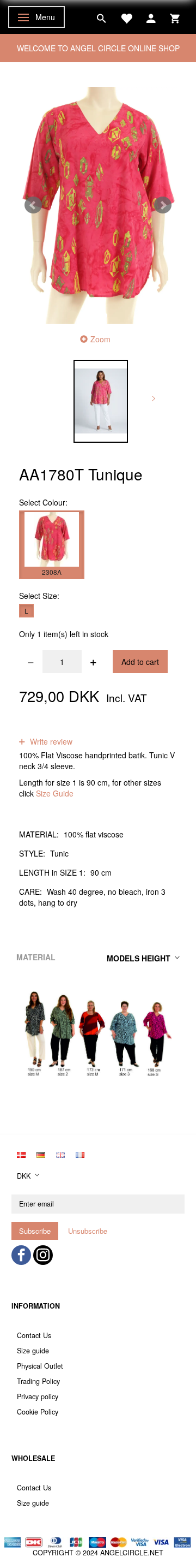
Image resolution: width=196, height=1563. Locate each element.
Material (36, 957)
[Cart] (175, 17)
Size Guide (55, 793)
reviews (94, 730)
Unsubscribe (87, 1231)
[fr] (80, 1153)
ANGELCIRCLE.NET (131, 1553)
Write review (50, 741)
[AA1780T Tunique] (98, 205)
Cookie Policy (37, 1412)
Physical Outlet (40, 1366)
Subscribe (35, 1231)
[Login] (151, 17)
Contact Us (34, 1335)
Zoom (100, 339)
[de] (41, 1153)
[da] (21, 1153)
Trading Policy (38, 1381)
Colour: (43, 502)
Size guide (33, 1351)
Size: (39, 595)
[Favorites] (126, 17)
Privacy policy (37, 1396)
